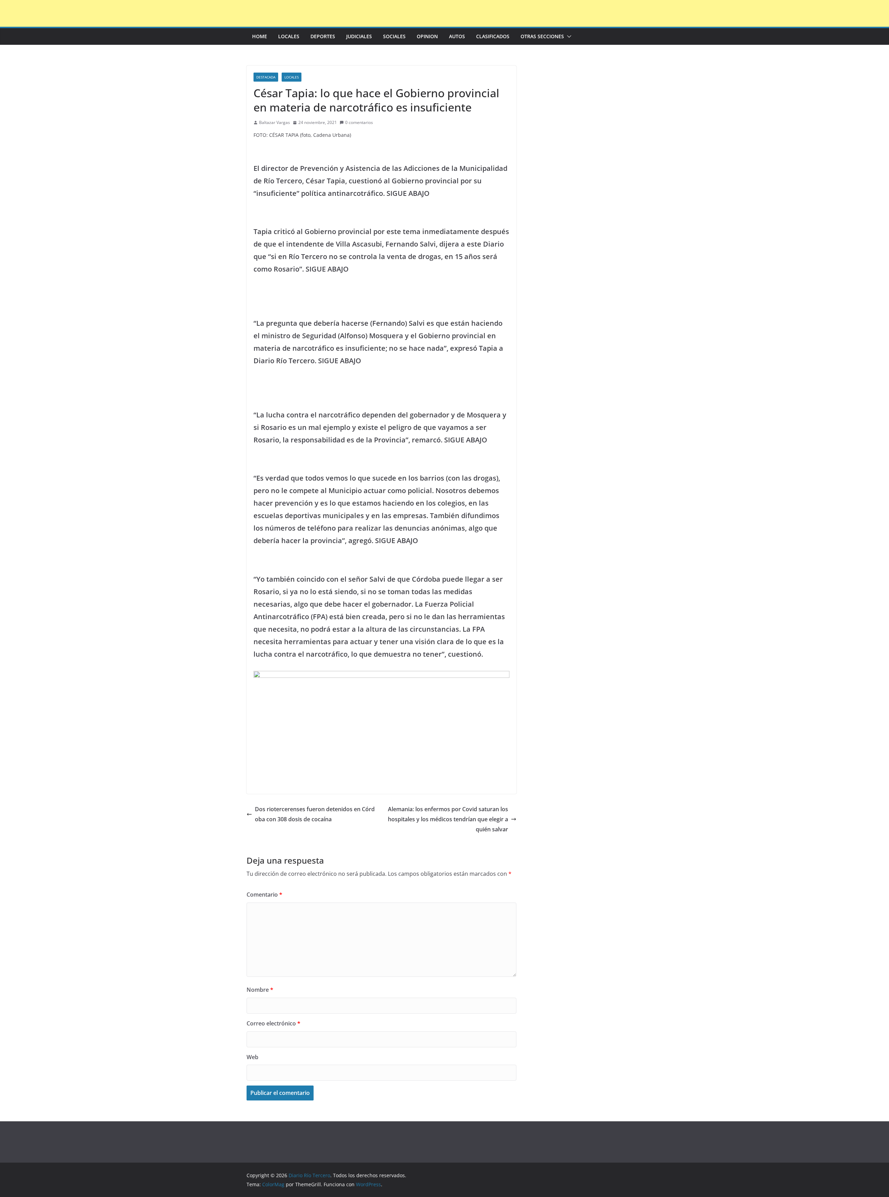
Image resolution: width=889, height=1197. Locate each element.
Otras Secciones (542, 36)
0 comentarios (359, 122)
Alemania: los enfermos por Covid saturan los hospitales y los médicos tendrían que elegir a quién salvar (448, 819)
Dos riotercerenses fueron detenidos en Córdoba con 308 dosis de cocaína (315, 814)
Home (259, 36)
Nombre (260, 990)
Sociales (394, 36)
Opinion (427, 36)
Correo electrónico (273, 1023)
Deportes (322, 36)
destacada (265, 77)
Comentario (264, 894)
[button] (568, 36)
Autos (457, 36)
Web (252, 1057)
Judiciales (359, 36)
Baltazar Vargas (274, 122)
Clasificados (492, 36)
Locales (288, 36)
